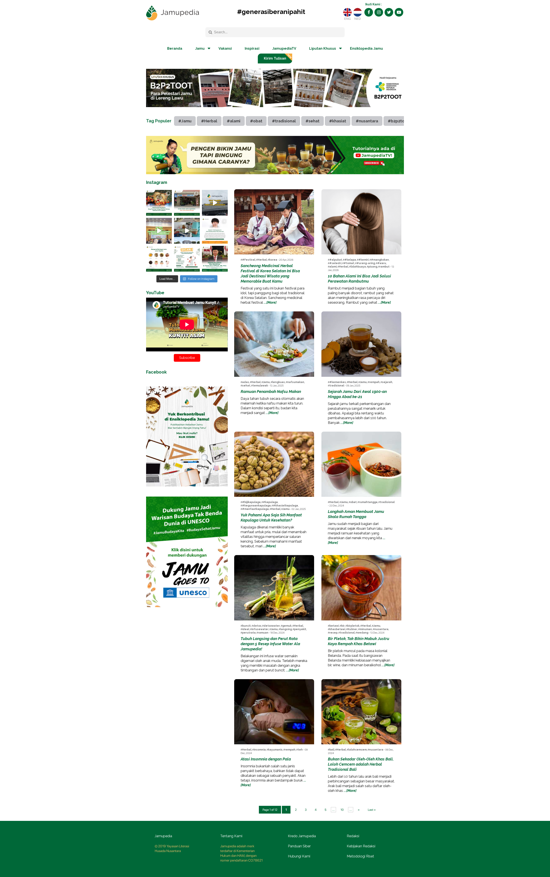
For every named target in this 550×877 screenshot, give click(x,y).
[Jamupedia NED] (357, 12)
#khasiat (337, 121)
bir (343, 625)
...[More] (270, 302)
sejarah (387, 382)
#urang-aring (366, 263)
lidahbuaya (358, 266)
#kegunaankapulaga (256, 505)
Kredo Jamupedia (302, 836)
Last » (372, 809)
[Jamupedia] (172, 13)
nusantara (381, 629)
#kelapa (350, 259)
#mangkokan (380, 259)
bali (331, 749)
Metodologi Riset (360, 856)
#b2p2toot (398, 121)
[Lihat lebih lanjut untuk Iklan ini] (275, 155)
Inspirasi (252, 48)
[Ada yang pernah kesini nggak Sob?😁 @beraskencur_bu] (187, 231)
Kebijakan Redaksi (361, 846)
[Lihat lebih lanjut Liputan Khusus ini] (275, 110)
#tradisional (284, 121)
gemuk (287, 625)
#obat (256, 121)
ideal (245, 629)
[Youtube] (399, 12)
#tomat (349, 263)
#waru (381, 263)
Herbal (262, 259)
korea (273, 259)
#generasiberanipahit (271, 11)
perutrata (249, 632)
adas (245, 382)
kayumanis (275, 749)
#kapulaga (270, 502)
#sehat (312, 121)
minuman (366, 629)
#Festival (248, 259)
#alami (233, 121)
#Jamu (184, 121)
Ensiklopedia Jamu (366, 48)
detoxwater (272, 625)
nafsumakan (295, 382)
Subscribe (187, 358)
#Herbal (209, 121)
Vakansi (225, 48)
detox (257, 625)
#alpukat (335, 259)
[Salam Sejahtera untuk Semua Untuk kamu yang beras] (187, 259)
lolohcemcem (357, 749)
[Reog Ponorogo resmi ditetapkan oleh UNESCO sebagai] (159, 203)
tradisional (336, 385)
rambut (385, 266)
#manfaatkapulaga (255, 509)
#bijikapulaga (251, 502)
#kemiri (363, 259)
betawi (334, 625)
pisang (372, 266)
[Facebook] (368, 12)
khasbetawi (337, 629)
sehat (246, 385)
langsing (286, 629)
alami (333, 266)
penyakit (300, 629)
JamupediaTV (284, 48)
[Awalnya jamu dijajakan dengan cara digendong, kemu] (187, 203)
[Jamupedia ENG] (347, 12)
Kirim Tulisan (275, 58)
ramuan (263, 632)
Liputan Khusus (322, 48)
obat (353, 502)
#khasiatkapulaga (285, 505)
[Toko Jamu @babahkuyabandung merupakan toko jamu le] (215, 203)
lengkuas (278, 382)
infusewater (260, 629)
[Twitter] (389, 12)
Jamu (266, 382)
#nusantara (367, 121)
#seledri (335, 263)
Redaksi (353, 836)
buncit (246, 625)
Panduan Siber (299, 846)
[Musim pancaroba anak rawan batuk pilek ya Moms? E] (215, 231)
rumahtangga (368, 502)
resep (333, 632)
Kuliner (352, 629)
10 (342, 809)
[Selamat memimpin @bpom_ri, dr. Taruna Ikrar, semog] (215, 259)
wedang (362, 632)
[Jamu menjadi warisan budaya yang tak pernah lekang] (159, 259)
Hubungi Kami (299, 856)
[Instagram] (378, 12)
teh (300, 749)
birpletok (353, 625)
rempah (374, 382)
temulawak (260, 385)
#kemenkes (337, 382)
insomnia (260, 749)
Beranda (174, 48)
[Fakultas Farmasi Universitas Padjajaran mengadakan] (159, 231)
